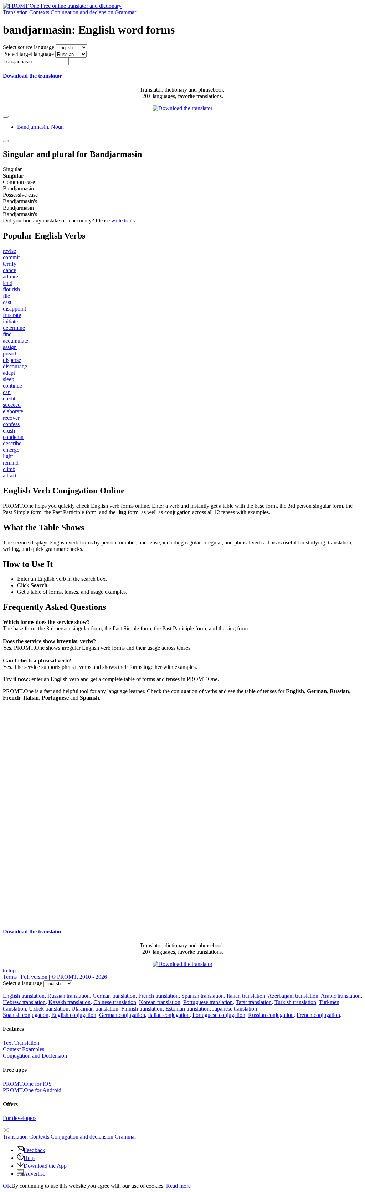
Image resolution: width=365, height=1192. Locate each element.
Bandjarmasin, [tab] (40, 127)
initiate (10, 321)
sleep (8, 379)
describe (12, 443)
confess (11, 424)
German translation (114, 996)
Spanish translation (202, 996)
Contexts (39, 12)
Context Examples (23, 1049)
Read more (178, 1186)
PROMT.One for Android (32, 1090)
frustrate (12, 315)
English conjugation (73, 1015)
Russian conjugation (271, 1015)
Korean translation (159, 1002)
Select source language (28, 47)
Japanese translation (234, 1009)
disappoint (14, 309)
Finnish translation (142, 1009)
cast (7, 302)
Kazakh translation (69, 1002)
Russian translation (68, 996)
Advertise (34, 1174)
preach (10, 354)
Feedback (34, 1150)
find (7, 334)
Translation (15, 12)
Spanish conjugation (25, 1015)
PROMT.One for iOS (27, 1084)
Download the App (45, 1166)
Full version (34, 977)
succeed (12, 405)
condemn (13, 437)
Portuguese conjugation (218, 1015)
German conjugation (122, 1015)
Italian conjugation (169, 1015)
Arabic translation (341, 996)
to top (9, 970)
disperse (12, 360)
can (7, 392)
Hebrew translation (24, 1002)
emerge (11, 450)
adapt (9, 373)
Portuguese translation (208, 1002)
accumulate (15, 341)
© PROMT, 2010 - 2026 (79, 977)
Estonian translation (187, 1009)
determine (14, 328)
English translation (24, 996)
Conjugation (82, 12)
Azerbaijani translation (293, 996)
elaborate (13, 411)
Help (29, 1158)
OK (7, 1186)
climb (9, 469)
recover (11, 418)
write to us (123, 221)
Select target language (29, 54)
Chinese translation (114, 1002)
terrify (9, 264)
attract (9, 475)
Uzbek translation (48, 1009)
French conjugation (318, 1015)
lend (7, 283)
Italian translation (246, 996)
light (8, 456)
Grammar (125, 12)
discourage (15, 366)
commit (11, 257)
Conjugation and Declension (35, 1056)
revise (9, 251)
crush (9, 431)
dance (9, 270)
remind (11, 463)
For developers (19, 1118)
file (6, 296)
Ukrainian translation (94, 1009)
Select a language (22, 983)
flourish (11, 289)
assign (10, 347)
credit (9, 398)
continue (12, 386)
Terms (10, 977)
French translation (158, 996)
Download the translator (32, 76)
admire (10, 276)
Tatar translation (254, 1002)
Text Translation (21, 1043)
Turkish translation (295, 1002)
